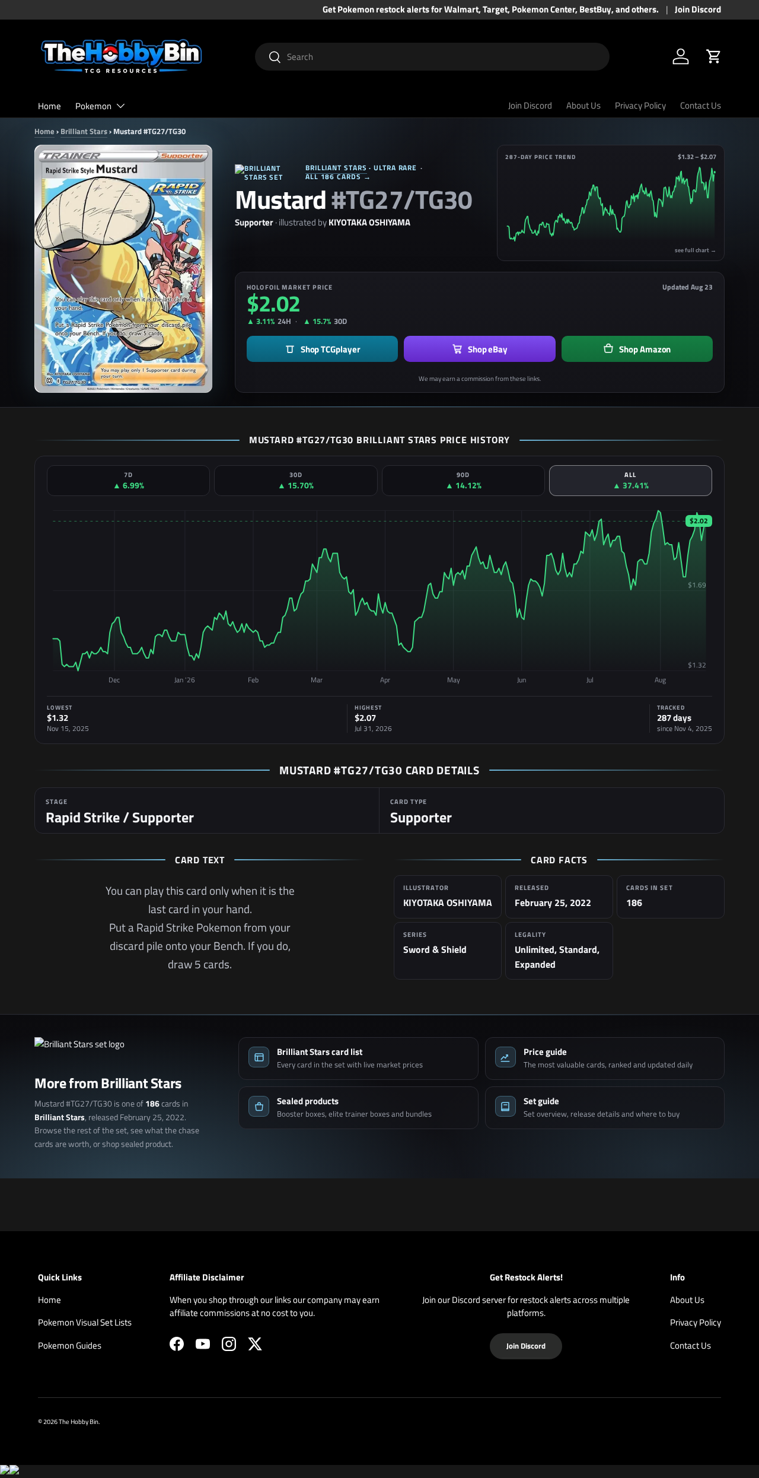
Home (49, 106)
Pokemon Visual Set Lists (85, 1322)
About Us (583, 105)
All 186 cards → (338, 176)
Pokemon (93, 106)
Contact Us (700, 105)
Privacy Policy (640, 105)
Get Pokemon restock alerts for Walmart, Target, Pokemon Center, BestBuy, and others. (491, 9)
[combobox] (432, 57)
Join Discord (698, 9)
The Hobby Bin (78, 1421)
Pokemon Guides (69, 1345)
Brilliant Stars (83, 131)
